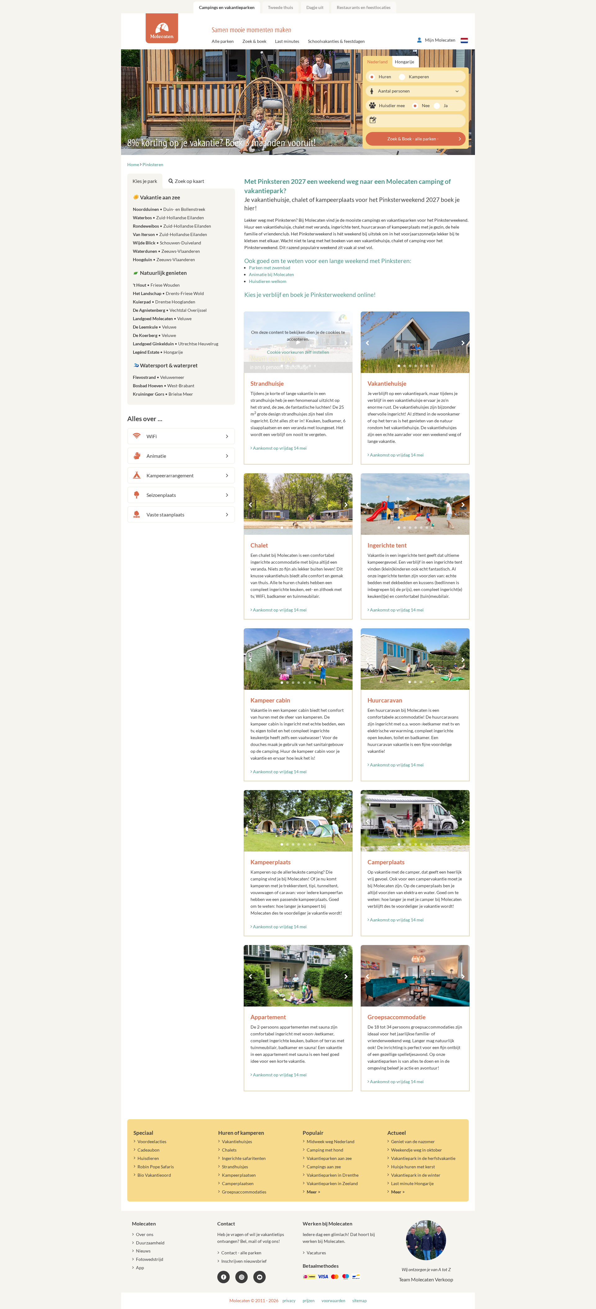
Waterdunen (166, 251)
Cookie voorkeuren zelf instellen (298, 352)
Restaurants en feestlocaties (364, 7)
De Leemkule (154, 327)
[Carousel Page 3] (410, 366)
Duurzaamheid (150, 1242)
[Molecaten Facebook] (223, 1277)
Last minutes (287, 41)
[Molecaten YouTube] (259, 1277)
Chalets (229, 1149)
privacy (289, 1300)
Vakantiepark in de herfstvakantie (423, 1158)
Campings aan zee (324, 1166)
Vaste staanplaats (165, 514)
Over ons (144, 1234)
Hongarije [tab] (404, 61)
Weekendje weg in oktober (416, 1149)
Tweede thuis (280, 7)
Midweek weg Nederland (330, 1141)
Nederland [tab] (377, 61)
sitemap (359, 1300)
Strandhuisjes (235, 1166)
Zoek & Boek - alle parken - (413, 138)
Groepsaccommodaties (244, 1191)
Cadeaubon (149, 1149)
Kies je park (145, 181)
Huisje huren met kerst (413, 1166)
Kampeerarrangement (170, 475)
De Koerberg (154, 335)
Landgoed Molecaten (162, 318)
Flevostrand (158, 377)
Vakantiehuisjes (237, 1141)
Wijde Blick (167, 242)
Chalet (259, 545)
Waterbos (168, 217)
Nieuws (143, 1250)
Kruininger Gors (163, 394)
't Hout (156, 285)
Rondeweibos (172, 226)
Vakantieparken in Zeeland (332, 1183)
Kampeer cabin (270, 700)
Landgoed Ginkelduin (175, 343)
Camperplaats (386, 862)
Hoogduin (164, 259)
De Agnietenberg (170, 310)
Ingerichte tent (387, 545)
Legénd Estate (158, 352)
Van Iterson (170, 234)
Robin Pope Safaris (156, 1166)
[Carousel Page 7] (432, 366)
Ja (446, 105)
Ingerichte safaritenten (244, 1158)
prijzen (308, 1300)
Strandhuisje (267, 383)
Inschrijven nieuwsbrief (244, 1261)
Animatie (156, 456)
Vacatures (316, 1252)
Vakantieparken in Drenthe (333, 1175)
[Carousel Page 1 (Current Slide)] (399, 366)
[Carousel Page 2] (404, 366)
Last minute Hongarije (412, 1183)
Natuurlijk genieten (163, 273)
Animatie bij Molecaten (271, 274)
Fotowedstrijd (149, 1259)
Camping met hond (325, 1149)
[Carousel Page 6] (427, 366)
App (140, 1267)
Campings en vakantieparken (227, 7)
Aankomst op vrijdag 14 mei (279, 448)
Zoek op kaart (189, 181)
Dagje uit (314, 7)
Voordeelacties (152, 1141)
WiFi (152, 436)
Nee (426, 105)
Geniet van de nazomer (413, 1141)
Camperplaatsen (238, 1183)
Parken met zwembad (269, 267)
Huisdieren (148, 1158)
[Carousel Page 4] (415, 366)
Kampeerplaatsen (239, 1175)
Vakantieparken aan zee (329, 1158)
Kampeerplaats (271, 862)
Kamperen (417, 76)
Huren (385, 76)
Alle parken (223, 41)
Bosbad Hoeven (163, 385)
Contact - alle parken (241, 1252)
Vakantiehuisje (387, 383)
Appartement (268, 1016)
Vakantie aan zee (159, 197)
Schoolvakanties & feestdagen (336, 41)
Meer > (313, 1191)
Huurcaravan (385, 700)
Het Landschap (168, 293)
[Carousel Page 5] (421, 366)
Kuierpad (164, 301)
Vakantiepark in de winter (415, 1175)
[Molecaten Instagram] (241, 1277)
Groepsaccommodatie (397, 1016)
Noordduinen (169, 209)
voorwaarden (333, 1300)
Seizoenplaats (161, 495)
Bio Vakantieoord (154, 1175)
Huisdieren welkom (268, 281)
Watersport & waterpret (168, 365)
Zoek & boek (254, 41)
